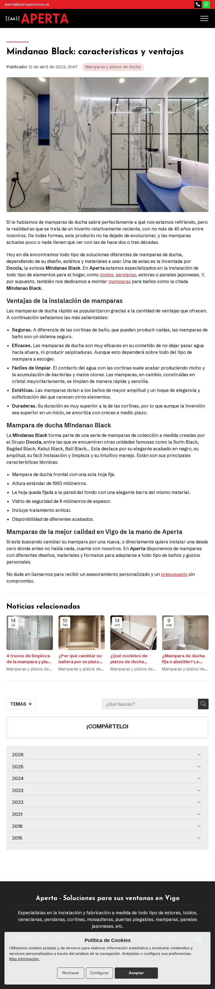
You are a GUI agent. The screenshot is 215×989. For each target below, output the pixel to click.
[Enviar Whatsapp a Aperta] (206, 4)
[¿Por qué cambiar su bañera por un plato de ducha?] (82, 632)
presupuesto (174, 574)
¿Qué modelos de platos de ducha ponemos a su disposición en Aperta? (129, 659)
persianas (126, 274)
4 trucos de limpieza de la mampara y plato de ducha (29, 659)
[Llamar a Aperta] (198, 4)
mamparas (119, 281)
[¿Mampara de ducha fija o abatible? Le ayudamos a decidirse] (185, 632)
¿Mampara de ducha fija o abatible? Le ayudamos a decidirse (183, 659)
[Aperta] (45, 18)
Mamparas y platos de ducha (113, 66)
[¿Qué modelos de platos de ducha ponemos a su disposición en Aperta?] (133, 632)
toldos (106, 274)
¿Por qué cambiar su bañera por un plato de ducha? (80, 659)
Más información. (24, 959)
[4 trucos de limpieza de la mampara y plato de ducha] (29, 632)
